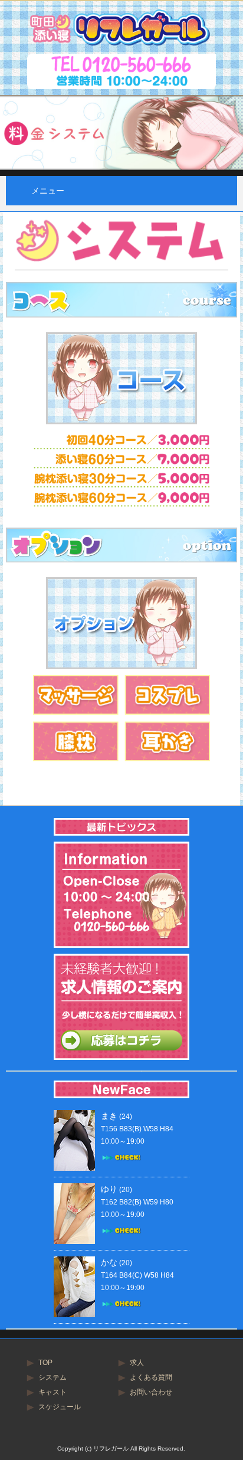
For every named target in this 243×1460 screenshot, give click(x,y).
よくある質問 (151, 1377)
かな (109, 1262)
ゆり (109, 1189)
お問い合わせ (151, 1392)
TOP (45, 1362)
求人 (137, 1362)
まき (109, 1116)
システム (52, 1377)
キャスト (52, 1392)
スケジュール (59, 1407)
